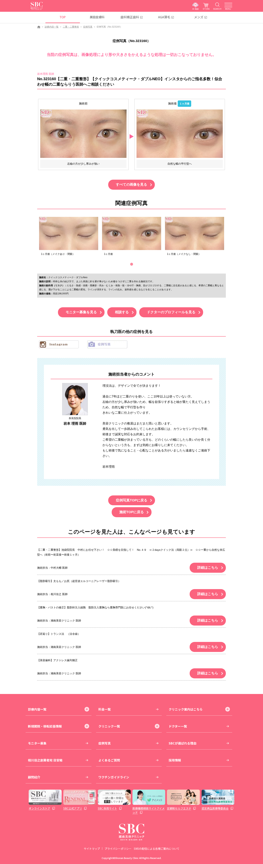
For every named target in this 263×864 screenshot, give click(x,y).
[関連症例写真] (68, 233)
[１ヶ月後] (180, 133)
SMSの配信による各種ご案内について (156, 849)
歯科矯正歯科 (130, 17)
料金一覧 (104, 709)
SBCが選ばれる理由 (182, 743)
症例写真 (87, 26)
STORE (206, 9)
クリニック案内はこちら (186, 709)
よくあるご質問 (109, 760)
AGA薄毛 (164, 17)
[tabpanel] (68, 237)
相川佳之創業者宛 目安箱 (45, 760)
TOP (62, 17)
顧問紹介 (34, 777)
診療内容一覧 (52, 26)
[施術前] (83, 133)
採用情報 (175, 760)
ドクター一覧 (178, 726)
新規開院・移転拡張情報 (45, 726)
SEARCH (217, 9)
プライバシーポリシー (118, 849)
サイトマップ (92, 849)
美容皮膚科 (97, 17)
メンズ (198, 17)
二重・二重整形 (71, 26)
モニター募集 (37, 743)
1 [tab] (131, 264)
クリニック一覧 (109, 726)
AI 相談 (195, 9)
